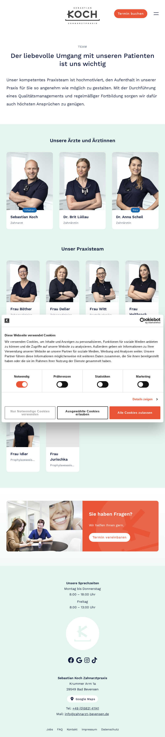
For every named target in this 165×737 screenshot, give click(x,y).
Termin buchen (131, 13)
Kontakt (72, 729)
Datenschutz (110, 729)
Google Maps (84, 699)
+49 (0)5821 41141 (85, 708)
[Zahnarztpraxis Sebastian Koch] (82, 15)
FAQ (60, 729)
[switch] (62, 384)
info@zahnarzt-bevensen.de (87, 714)
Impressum (89, 729)
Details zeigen (143, 399)
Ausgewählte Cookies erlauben (82, 413)
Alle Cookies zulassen (135, 412)
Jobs (49, 729)
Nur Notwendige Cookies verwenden (30, 413)
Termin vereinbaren (110, 537)
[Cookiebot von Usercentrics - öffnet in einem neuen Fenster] (142, 321)
